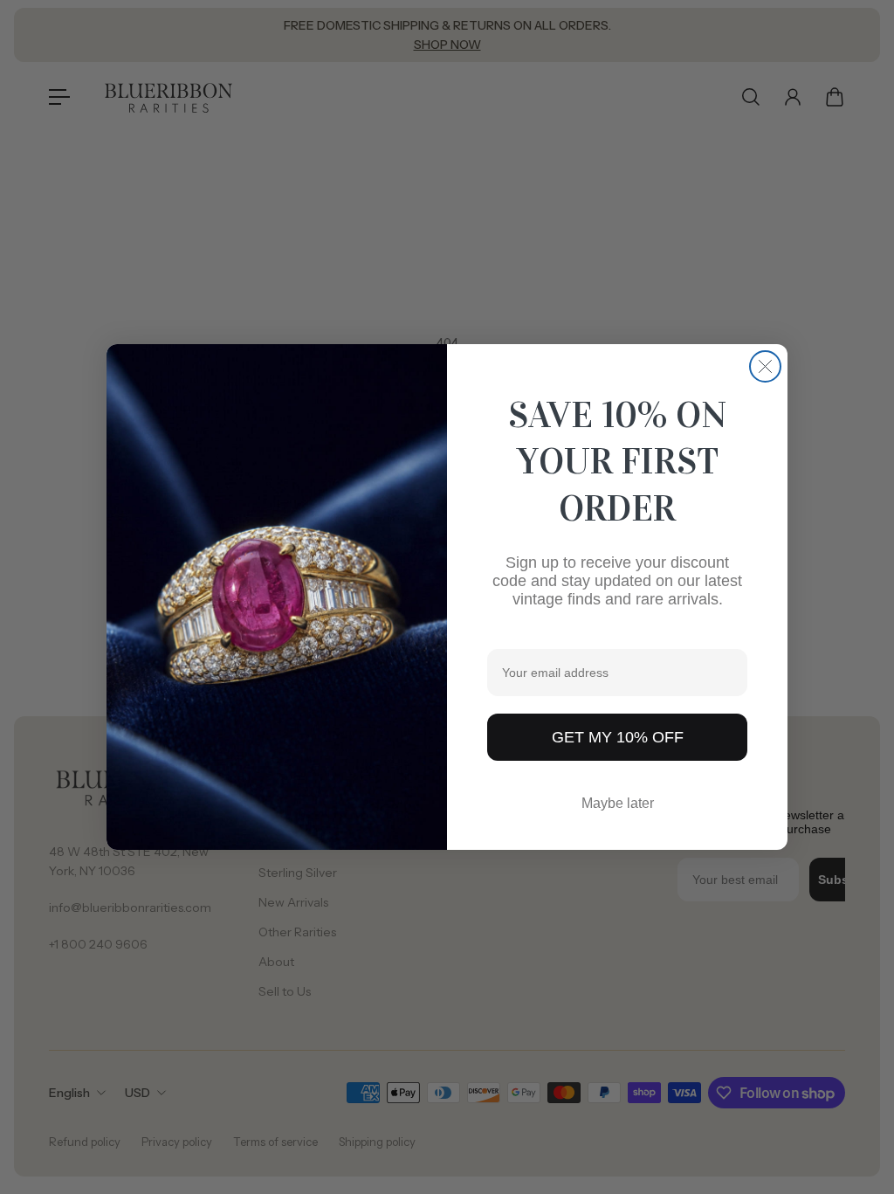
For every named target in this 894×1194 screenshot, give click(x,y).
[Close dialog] (765, 366)
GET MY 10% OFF (618, 737)
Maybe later (617, 803)
